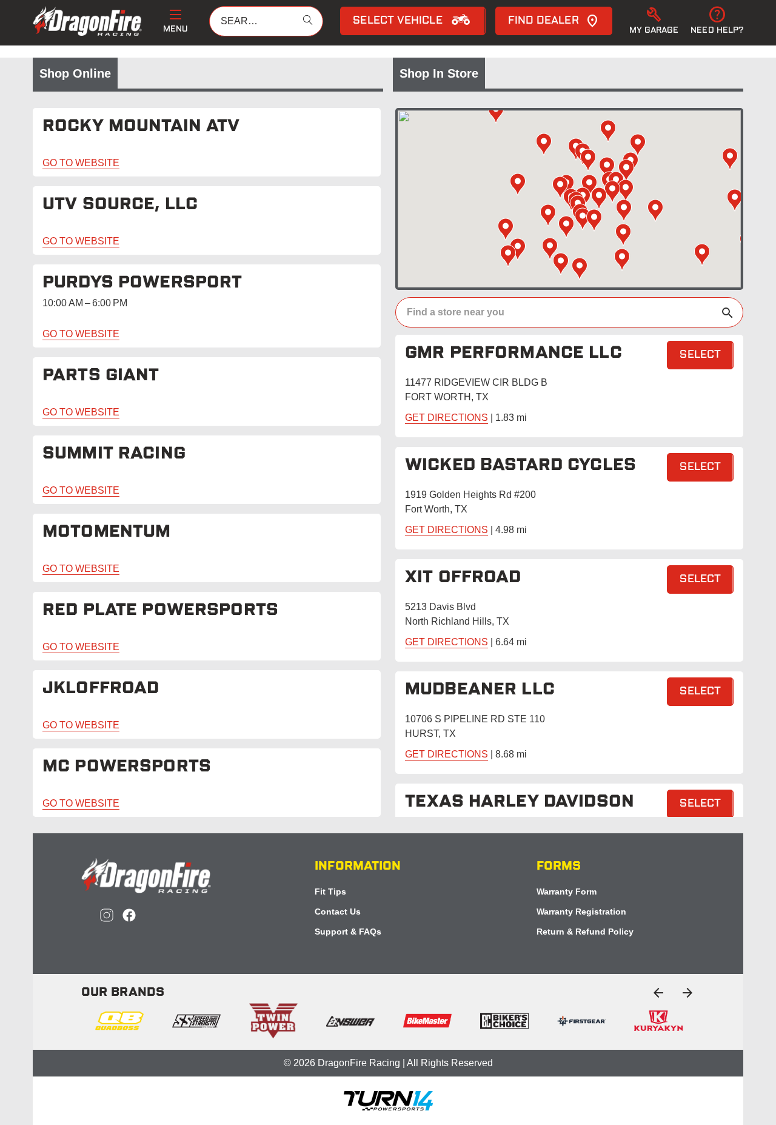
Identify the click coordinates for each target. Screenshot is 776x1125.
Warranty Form (567, 891)
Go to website (80, 163)
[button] (654, 21)
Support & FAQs (348, 931)
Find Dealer (543, 21)
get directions (446, 417)
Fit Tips (330, 891)
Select (700, 355)
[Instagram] (106, 915)
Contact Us (338, 911)
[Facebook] (129, 915)
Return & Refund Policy (585, 931)
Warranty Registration (581, 911)
